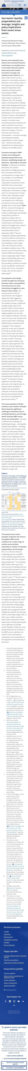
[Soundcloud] (23, 1001)
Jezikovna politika (9, 985)
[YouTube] (18, 1001)
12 (14, 576)
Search (19, 5)
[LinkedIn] (10, 1001)
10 (16, 398)
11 (15, 561)
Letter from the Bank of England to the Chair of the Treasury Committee (14, 714)
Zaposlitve (7, 934)
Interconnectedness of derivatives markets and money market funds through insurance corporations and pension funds (15, 726)
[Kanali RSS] (14, 1005)
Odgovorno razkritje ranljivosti (14, 963)
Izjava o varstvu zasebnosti (15, 1055)
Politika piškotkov (9, 980)
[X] (5, 1001)
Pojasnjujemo (8, 937)
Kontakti (6, 942)
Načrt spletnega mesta (10, 989)
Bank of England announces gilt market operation (13, 878)
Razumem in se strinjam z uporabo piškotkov (15, 1063)
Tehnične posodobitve (11, 960)
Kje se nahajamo (9, 945)
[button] (25, 2)
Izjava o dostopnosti (10, 983)
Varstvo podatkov (9, 973)
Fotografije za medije (11, 940)
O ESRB (6, 931)
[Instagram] (14, 1001)
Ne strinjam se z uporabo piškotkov (15, 1067)
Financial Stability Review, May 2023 (13, 53)
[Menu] (25, 5)
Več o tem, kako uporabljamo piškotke (15, 1058)
